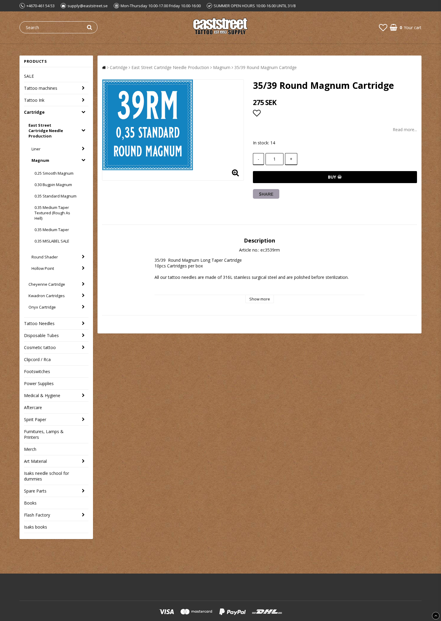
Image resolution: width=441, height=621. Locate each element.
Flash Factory (37, 515)
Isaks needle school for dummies (46, 476)
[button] (383, 27)
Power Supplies (39, 383)
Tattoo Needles (39, 323)
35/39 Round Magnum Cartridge (265, 67)
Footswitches (37, 371)
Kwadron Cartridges (46, 295)
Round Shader (45, 257)
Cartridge (34, 112)
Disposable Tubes (41, 335)
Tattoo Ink (34, 100)
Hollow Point (43, 268)
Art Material (35, 461)
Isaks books (35, 527)
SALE (29, 76)
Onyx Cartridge (42, 307)
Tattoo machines (40, 88)
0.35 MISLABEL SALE (51, 241)
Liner (36, 149)
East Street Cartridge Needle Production (45, 130)
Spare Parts (35, 491)
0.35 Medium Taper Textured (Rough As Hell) (52, 213)
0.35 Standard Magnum (55, 196)
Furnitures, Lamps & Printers (44, 434)
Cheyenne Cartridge (46, 284)
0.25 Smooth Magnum (54, 173)
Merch (30, 449)
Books (30, 503)
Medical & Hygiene (42, 395)
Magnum (40, 160)
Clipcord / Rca (37, 359)
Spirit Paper (35, 419)
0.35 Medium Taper (51, 229)
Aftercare (33, 407)
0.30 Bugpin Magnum (53, 184)
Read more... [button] (405, 129)
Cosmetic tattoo (40, 347)
